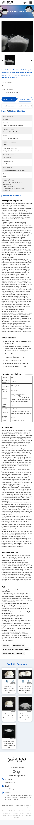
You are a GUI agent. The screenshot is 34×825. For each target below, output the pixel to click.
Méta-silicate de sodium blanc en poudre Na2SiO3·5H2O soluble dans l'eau (8, 687)
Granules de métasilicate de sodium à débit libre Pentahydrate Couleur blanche (8, 715)
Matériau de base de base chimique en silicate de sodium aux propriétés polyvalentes (25, 687)
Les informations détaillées (9, 106)
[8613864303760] (14, 771)
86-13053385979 (10, 782)
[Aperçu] (17, 762)
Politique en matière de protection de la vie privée (13, 807)
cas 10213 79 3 (18, 645)
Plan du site (29, 807)
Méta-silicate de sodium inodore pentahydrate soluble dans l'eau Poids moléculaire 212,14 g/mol (25, 715)
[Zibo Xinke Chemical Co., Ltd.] (8, 2)
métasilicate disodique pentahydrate (16, 649)
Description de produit (25, 106)
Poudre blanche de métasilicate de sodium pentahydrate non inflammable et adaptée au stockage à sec (9, 743)
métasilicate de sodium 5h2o (13, 653)
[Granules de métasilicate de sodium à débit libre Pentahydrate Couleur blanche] (8, 704)
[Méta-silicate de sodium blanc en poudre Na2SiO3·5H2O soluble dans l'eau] (8, 676)
